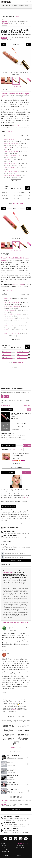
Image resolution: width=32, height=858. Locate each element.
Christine (3, 40)
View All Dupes (25, 135)
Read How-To (16, 463)
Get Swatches (16, 561)
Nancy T (10, 627)
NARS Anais (8, 330)
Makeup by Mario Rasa (11, 326)
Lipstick (16, 400)
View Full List (16, 748)
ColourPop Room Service (12, 175)
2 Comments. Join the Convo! (12, 389)
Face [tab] (20, 449)
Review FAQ (26, 473)
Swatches (21, 5)
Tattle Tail (6, 345)
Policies (3, 847)
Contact (4, 845)
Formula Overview (18, 126)
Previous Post (6, 405)
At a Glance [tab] (6, 449)
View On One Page (16, 86)
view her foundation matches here (15, 498)
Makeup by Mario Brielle (11, 334)
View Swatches (16, 180)
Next (30, 44)
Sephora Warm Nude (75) (12, 155)
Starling (5, 187)
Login (26, 2)
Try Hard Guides (21, 845)
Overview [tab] (9, 131)
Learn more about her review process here (14, 501)
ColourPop (5, 23)
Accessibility (5, 855)
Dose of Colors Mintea (11, 151)
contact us (20, 584)
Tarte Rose (7, 159)
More (26, 5)
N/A (29, 410)
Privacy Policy (5, 851)
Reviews (4, 38)
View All (17, 16)
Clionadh (4, 21)
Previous (27, 44)
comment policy (8, 572)
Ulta (14, 203)
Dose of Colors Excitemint (12, 306)
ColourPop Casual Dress (11, 143)
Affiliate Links (15, 38)
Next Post (27, 405)
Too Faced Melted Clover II (12, 302)
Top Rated (21, 426)
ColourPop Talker (9, 318)
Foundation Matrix (14, 6)
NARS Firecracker (9, 167)
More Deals (16, 809)
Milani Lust (7, 298)
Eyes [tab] (14, 449)
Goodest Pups (20, 847)
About (3, 843)
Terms (3, 853)
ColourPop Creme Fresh (11, 163)
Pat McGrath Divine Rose (12, 314)
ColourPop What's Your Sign (12, 139)
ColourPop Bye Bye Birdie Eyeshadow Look (20, 454)
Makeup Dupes (8, 6)
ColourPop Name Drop (11, 322)
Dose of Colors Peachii (11, 171)
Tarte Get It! (8, 147)
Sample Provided (25, 38)
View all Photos (16, 467)
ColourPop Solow (9, 310)
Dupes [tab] (3, 131)
